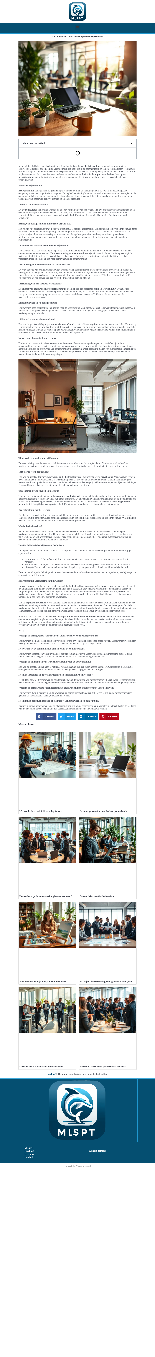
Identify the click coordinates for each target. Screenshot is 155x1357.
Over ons (29, 1154)
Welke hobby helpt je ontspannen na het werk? (43, 981)
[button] (77, 27)
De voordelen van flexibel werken (97, 896)
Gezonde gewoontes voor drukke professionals (103, 811)
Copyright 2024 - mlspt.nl (77, 1166)
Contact (29, 1157)
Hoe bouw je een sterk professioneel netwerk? (103, 1066)
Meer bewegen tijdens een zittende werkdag (41, 1066)
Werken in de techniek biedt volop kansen (40, 811)
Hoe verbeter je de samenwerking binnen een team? (45, 896)
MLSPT (29, 1148)
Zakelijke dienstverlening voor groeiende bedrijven (106, 981)
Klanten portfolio (97, 1150)
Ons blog (51, 1074)
